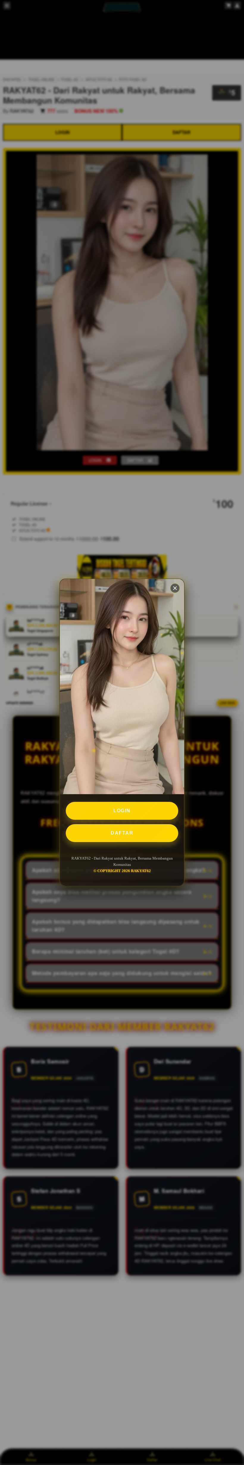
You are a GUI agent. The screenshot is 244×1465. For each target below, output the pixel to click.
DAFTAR (122, 832)
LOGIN (122, 810)
